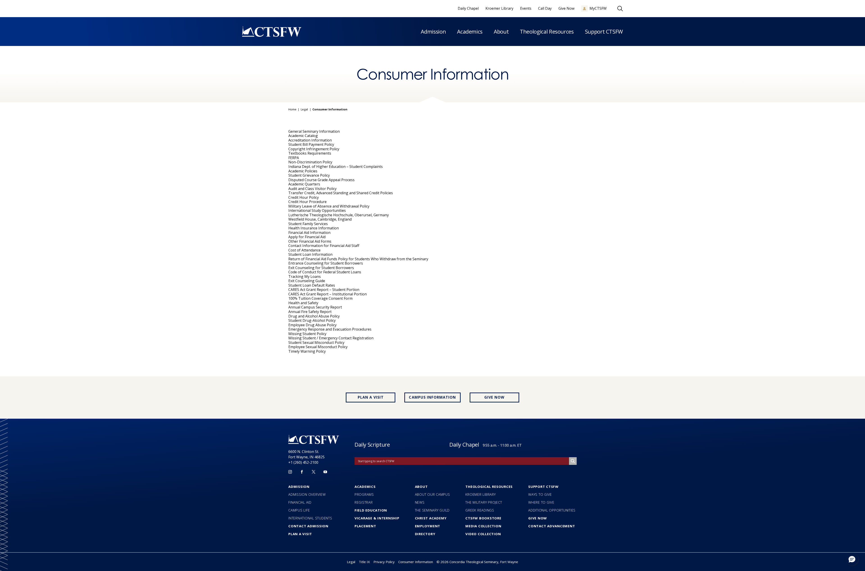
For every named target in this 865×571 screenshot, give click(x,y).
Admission (433, 31)
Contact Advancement (551, 526)
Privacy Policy (384, 562)
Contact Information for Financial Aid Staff (323, 245)
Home (292, 109)
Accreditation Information (310, 140)
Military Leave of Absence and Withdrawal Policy (328, 206)
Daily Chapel (464, 444)
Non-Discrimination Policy (310, 162)
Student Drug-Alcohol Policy (312, 320)
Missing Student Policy (307, 333)
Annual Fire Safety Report (310, 311)
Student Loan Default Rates (311, 285)
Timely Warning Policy (307, 351)
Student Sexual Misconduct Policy (316, 342)
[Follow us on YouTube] (325, 472)
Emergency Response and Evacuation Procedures (329, 329)
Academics (470, 31)
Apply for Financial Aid (307, 236)
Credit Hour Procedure (307, 201)
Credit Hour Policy (303, 197)
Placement (365, 526)
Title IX (364, 562)
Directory (425, 534)
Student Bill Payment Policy (311, 144)
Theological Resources (547, 31)
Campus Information (432, 397)
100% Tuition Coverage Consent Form (320, 298)
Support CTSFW (604, 31)
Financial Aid (300, 502)
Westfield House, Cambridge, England (320, 219)
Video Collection (483, 534)
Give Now (494, 397)
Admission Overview (307, 494)
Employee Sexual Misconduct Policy (318, 346)
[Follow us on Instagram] (290, 472)
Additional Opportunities (552, 510)
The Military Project (483, 502)
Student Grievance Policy (309, 175)
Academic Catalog (303, 135)
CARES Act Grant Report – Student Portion (323, 289)
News (420, 502)
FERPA (293, 157)
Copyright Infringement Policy (313, 148)
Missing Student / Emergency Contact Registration (330, 338)
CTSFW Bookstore (483, 518)
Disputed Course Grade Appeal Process (321, 179)
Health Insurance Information (313, 228)
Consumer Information (415, 562)
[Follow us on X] (313, 472)
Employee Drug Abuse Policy (312, 324)
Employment (427, 526)
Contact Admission (308, 526)
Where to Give (541, 502)
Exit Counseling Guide (306, 280)
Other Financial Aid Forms (309, 241)
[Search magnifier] (573, 461)
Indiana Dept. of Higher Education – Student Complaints (335, 166)
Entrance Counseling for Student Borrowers (325, 263)
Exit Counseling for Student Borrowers (321, 267)
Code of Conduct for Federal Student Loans (324, 272)
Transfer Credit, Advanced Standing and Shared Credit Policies (340, 192)
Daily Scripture (372, 444)
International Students (310, 518)
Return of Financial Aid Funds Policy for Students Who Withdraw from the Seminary (358, 258)
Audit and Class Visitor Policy (312, 188)
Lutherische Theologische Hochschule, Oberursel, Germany (338, 214)
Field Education (371, 510)
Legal (304, 109)
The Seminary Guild (432, 510)
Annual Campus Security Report (315, 307)
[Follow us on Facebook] (302, 472)
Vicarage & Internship (377, 518)
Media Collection (483, 526)
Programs (364, 494)
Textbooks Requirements (309, 153)
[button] (852, 559)
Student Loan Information (310, 254)
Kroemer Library (480, 494)
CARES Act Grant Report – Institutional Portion (327, 294)
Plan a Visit (371, 397)
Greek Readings (479, 510)
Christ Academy (431, 518)
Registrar (364, 502)
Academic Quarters (304, 184)
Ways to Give (540, 494)
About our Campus (432, 494)
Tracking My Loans (304, 276)
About (501, 31)
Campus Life (299, 510)
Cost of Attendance (304, 250)
